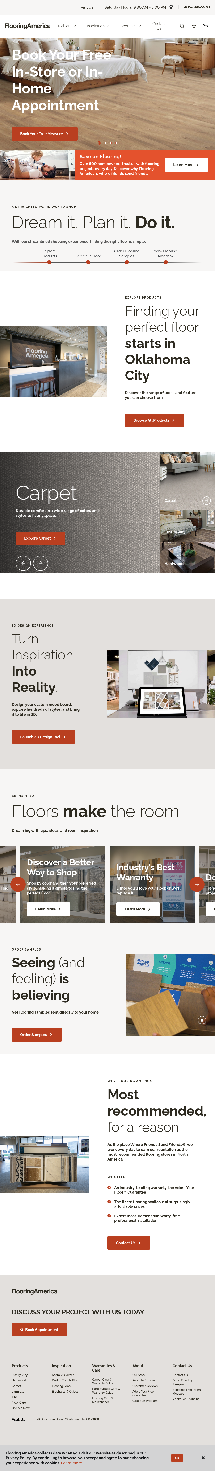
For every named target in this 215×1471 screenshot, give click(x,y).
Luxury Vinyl (20, 1375)
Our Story (138, 1375)
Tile (14, 1397)
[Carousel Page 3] (111, 143)
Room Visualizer (63, 1375)
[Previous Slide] (23, 563)
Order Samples (33, 1035)
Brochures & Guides (65, 1391)
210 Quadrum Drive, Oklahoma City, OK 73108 (68, 1419)
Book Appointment (41, 1329)
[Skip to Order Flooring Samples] (127, 262)
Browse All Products (151, 420)
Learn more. (72, 1463)
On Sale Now (20, 1408)
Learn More (183, 164)
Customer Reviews (145, 1386)
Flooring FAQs (61, 1386)
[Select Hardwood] (206, 564)
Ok (177, 1458)
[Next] (197, 884)
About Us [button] (128, 26)
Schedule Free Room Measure (187, 1391)
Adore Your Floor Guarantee (143, 1393)
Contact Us (159, 25)
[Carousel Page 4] (116, 143)
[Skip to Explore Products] (49, 262)
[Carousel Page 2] (105, 143)
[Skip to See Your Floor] (88, 262)
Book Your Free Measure (41, 134)
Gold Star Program (145, 1400)
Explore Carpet (37, 538)
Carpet (16, 1386)
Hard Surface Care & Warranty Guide (106, 1390)
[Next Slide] (40, 563)
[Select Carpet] (206, 500)
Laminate (18, 1391)
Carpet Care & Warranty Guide (102, 1381)
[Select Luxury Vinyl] (206, 532)
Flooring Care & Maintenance (102, 1400)
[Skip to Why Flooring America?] (166, 262)
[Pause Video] (202, 1020)
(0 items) (205, 26)
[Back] (18, 884)
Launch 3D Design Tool (40, 737)
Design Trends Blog (65, 1380)
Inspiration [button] (96, 26)
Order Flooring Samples (182, 1382)
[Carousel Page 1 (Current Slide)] (99, 143)
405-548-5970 (197, 7)
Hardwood (19, 1380)
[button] (182, 26)
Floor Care (19, 1402)
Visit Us (87, 7)
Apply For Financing (186, 1399)
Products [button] (63, 26)
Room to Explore (143, 1380)
